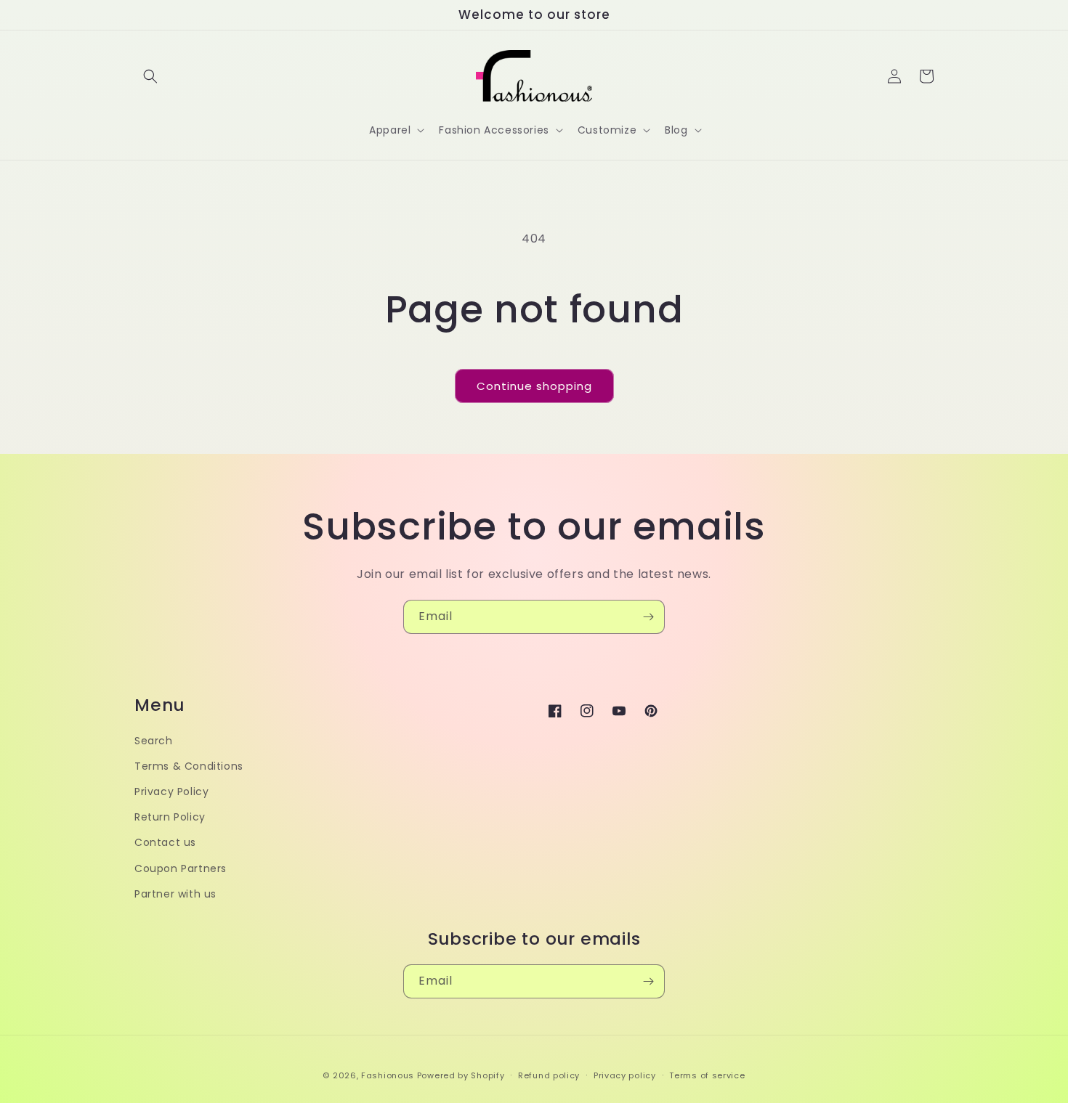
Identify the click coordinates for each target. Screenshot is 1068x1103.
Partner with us (175, 894)
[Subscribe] (648, 617)
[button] (150, 76)
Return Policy (170, 817)
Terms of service (707, 1075)
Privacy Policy (171, 791)
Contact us (165, 842)
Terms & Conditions (188, 766)
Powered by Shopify (461, 1075)
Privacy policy (625, 1075)
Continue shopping (534, 386)
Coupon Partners (180, 868)
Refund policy (549, 1075)
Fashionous (387, 1075)
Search (153, 740)
